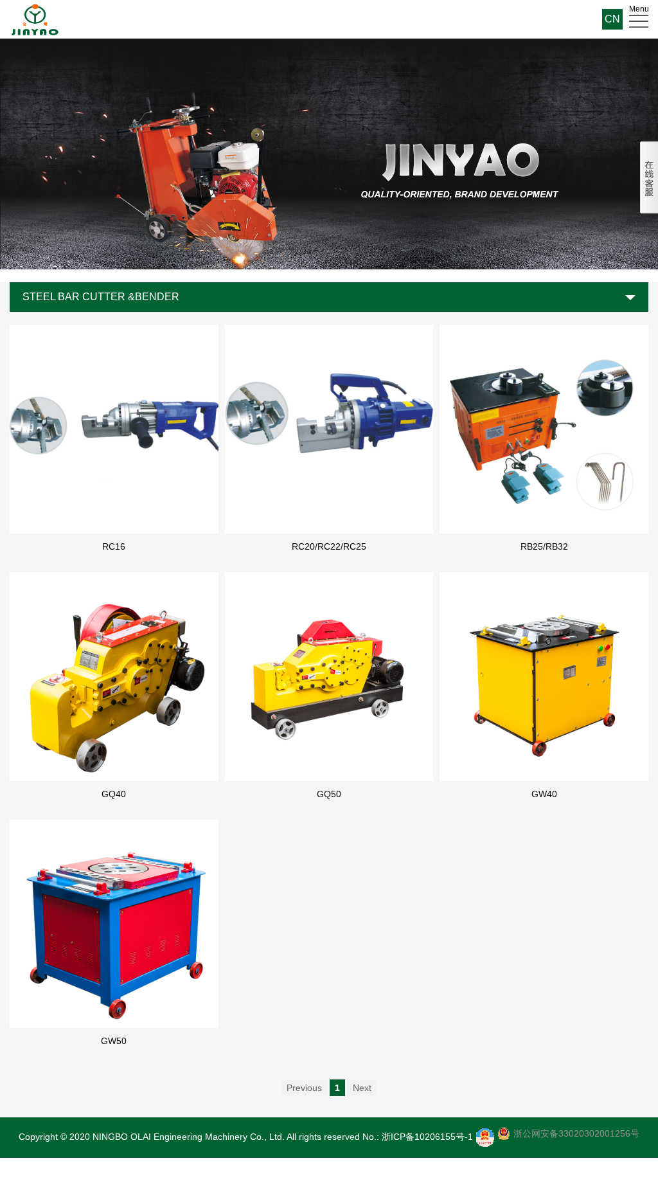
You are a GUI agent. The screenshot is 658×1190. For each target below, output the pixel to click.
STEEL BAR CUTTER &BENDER (100, 296)
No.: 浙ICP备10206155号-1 (417, 1136)
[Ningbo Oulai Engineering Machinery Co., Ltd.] (35, 19)
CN (612, 19)
